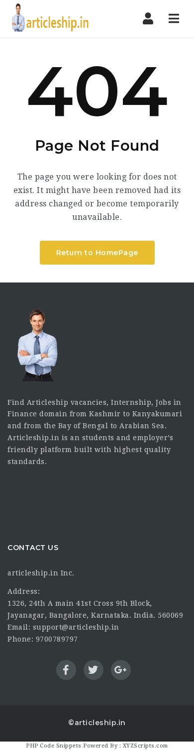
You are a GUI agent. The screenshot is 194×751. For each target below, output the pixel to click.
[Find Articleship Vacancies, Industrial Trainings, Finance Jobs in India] (49, 19)
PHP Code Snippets (54, 746)
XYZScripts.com (145, 746)
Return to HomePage (97, 252)
